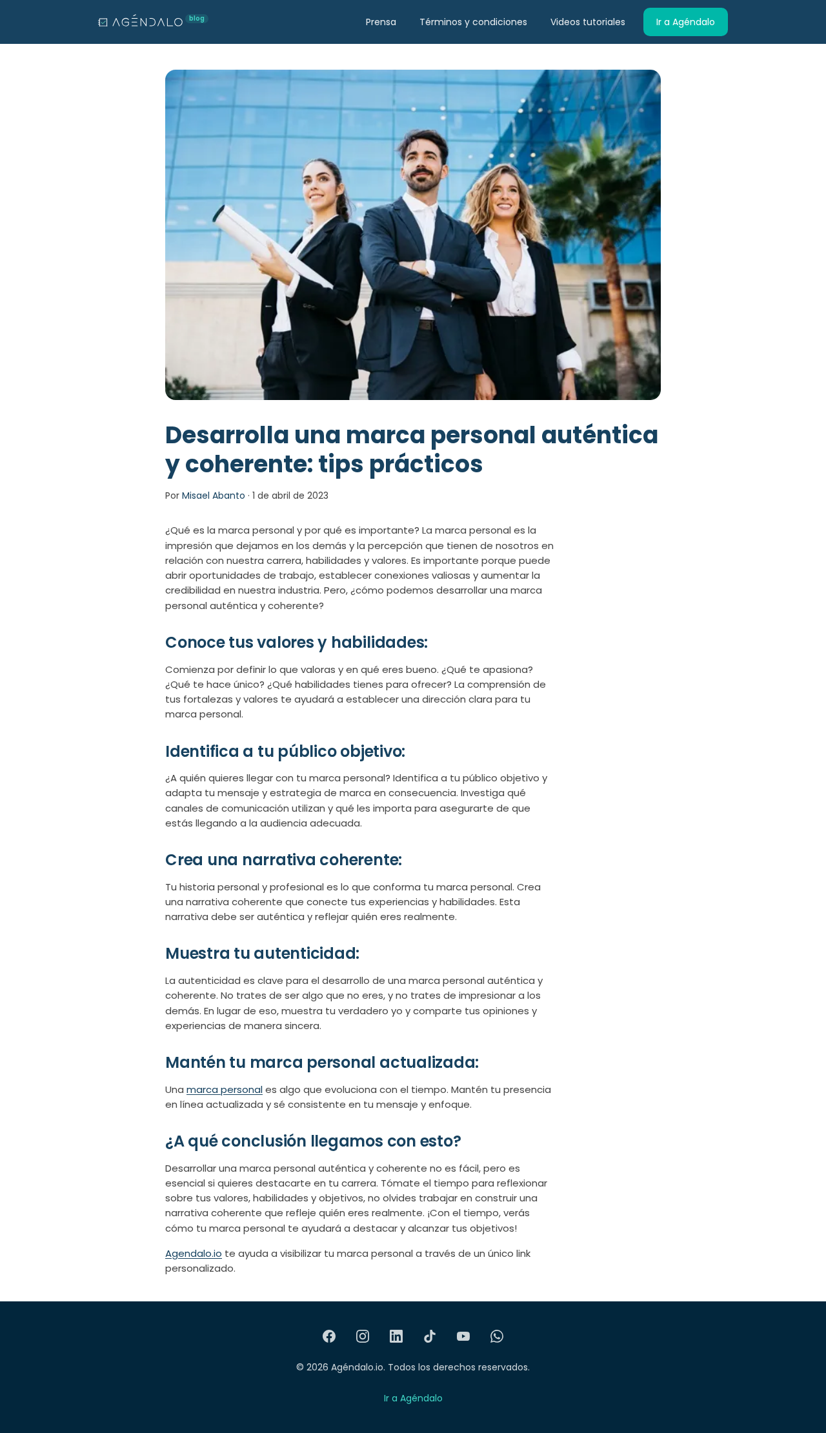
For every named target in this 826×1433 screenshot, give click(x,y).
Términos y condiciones (473, 21)
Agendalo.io (193, 1253)
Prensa (381, 21)
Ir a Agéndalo (685, 21)
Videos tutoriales (587, 21)
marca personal (224, 1089)
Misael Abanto (213, 495)
